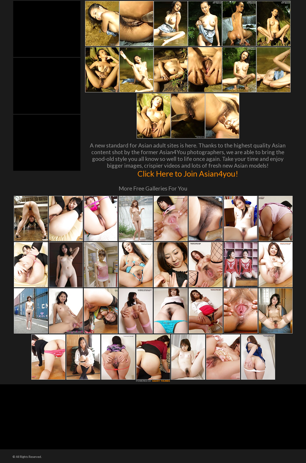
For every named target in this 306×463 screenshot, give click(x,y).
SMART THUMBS (161, 381)
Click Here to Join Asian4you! (187, 173)
